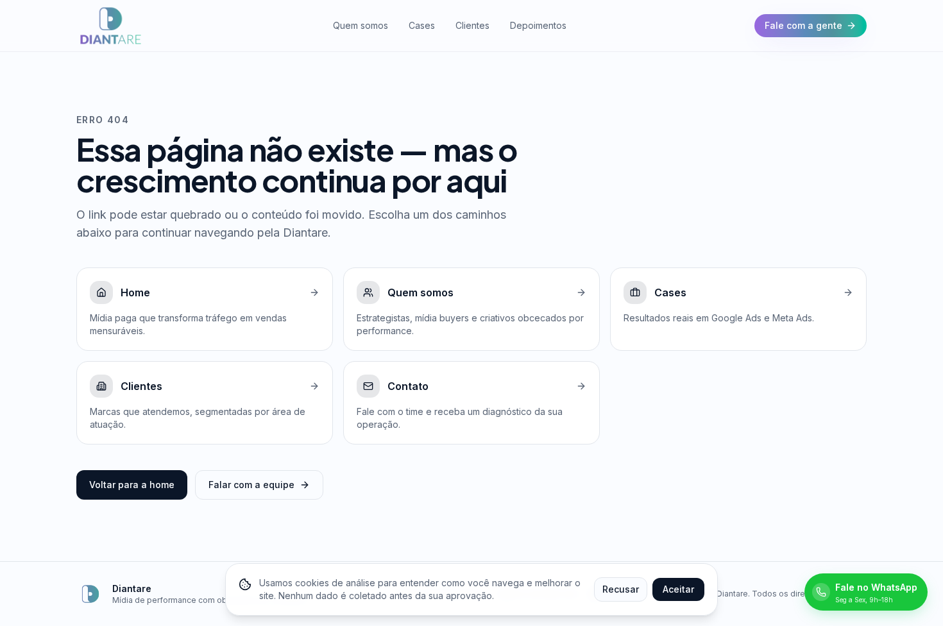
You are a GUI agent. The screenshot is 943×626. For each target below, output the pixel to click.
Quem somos (360, 25)
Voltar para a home (131, 484)
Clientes (472, 25)
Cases (422, 25)
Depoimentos (538, 25)
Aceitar (678, 589)
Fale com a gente (803, 25)
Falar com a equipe (251, 484)
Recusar (620, 589)
